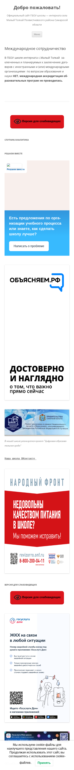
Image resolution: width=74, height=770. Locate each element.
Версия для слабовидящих (41, 121)
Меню (37, 34)
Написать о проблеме (29, 246)
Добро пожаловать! (37, 7)
